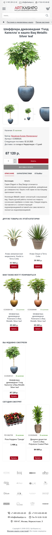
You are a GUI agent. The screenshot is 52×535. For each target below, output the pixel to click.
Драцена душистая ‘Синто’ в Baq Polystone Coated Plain (38, 441)
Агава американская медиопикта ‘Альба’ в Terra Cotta (14, 256)
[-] (15, 162)
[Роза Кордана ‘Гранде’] (14, 419)
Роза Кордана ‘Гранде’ (14, 439)
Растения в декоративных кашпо (20, 22)
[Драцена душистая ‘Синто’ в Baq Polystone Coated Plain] (38, 419)
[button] (33, 161)
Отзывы (38, 173)
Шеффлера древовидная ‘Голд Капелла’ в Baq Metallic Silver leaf (15, 383)
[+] (15, 160)
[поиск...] (47, 15)
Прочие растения (42, 22)
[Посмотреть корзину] (48, 9)
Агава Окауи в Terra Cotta (38, 255)
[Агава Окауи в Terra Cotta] (38, 236)
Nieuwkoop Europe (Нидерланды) (24, 136)
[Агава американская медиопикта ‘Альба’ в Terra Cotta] (14, 236)
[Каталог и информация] (4, 9)
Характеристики (24, 173)
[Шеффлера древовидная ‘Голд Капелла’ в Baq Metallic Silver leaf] (14, 360)
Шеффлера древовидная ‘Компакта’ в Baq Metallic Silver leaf (14, 317)
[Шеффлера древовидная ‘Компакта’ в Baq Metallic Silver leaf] (14, 292)
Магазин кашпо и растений (18, 531)
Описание (9, 173)
